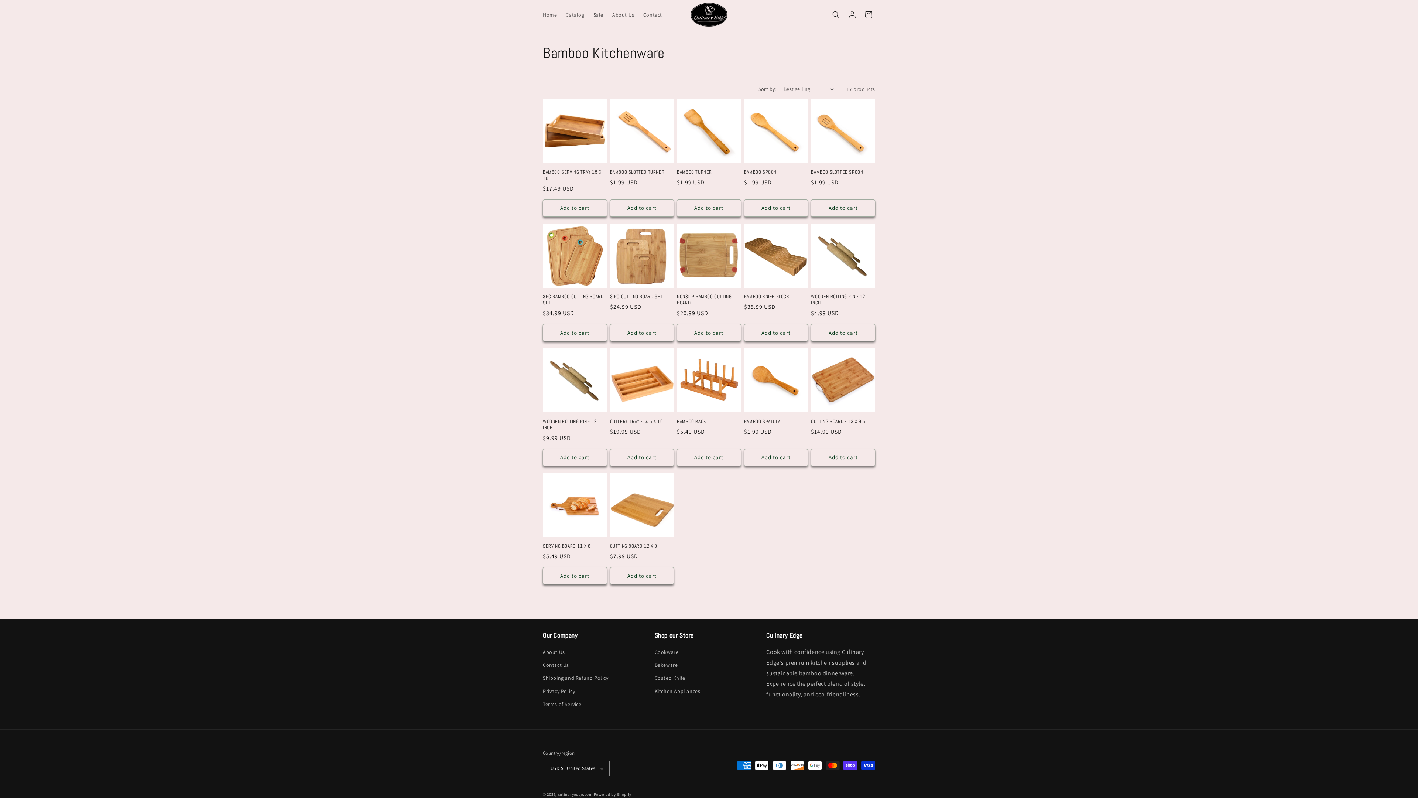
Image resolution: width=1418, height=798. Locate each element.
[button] (836, 15)
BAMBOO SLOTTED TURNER (637, 172)
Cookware (667, 652)
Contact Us (556, 665)
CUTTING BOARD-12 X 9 (633, 546)
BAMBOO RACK (691, 421)
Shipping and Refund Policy (576, 678)
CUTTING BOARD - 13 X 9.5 (838, 421)
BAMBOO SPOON (760, 172)
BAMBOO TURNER (694, 172)
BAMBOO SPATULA (762, 421)
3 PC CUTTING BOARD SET (636, 297)
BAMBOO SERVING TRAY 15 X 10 (572, 175)
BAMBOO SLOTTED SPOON (837, 172)
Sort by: (767, 89)
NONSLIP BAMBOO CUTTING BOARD (704, 300)
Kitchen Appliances (678, 691)
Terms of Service (562, 704)
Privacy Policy (559, 691)
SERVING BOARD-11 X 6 (567, 546)
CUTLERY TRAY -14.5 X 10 (636, 421)
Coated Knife (670, 678)
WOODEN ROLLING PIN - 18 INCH (570, 425)
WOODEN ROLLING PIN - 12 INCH (838, 300)
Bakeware (666, 665)
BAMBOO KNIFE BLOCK (767, 297)
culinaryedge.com (575, 794)
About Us (554, 652)
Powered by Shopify (613, 794)
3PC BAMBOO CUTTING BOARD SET (573, 300)
